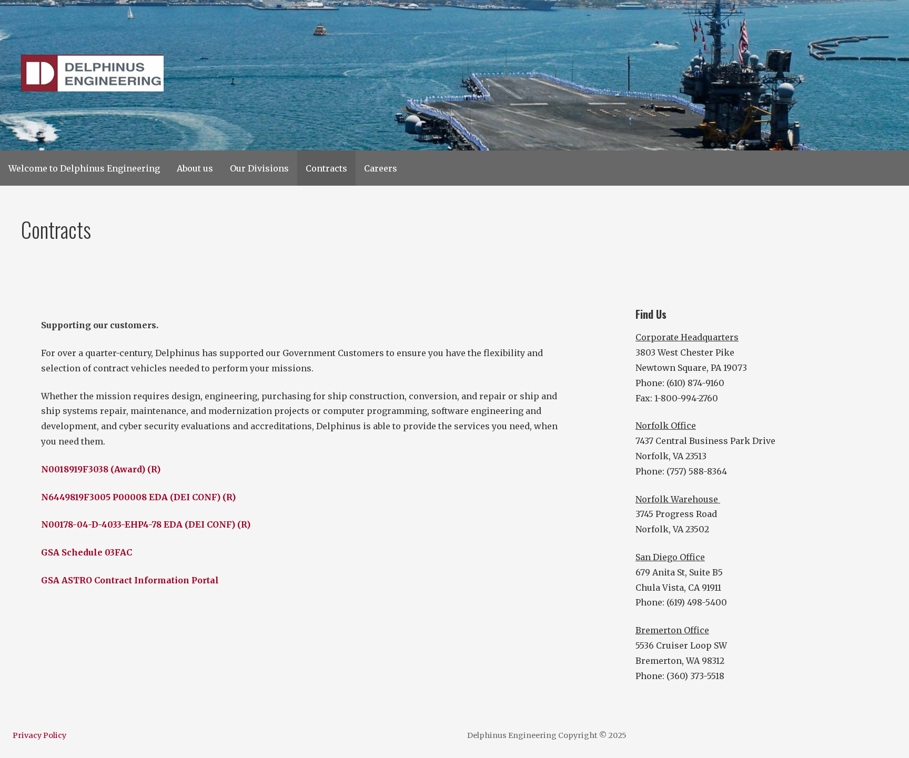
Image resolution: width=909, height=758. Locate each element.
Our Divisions (259, 168)
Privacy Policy (39, 735)
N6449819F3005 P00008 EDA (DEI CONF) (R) (138, 497)
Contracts (326, 168)
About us (195, 168)
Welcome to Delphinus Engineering (84, 168)
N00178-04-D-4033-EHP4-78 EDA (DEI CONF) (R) (145, 524)
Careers (380, 168)
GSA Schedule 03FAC (86, 552)
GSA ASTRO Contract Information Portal (130, 580)
